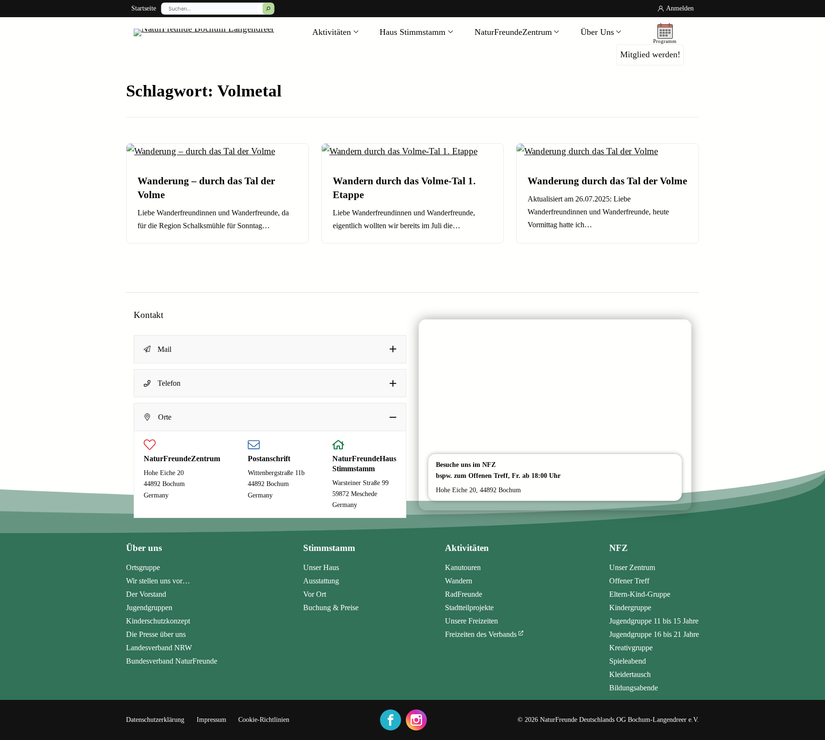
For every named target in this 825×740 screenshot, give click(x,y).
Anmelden (680, 8)
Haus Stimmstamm (412, 32)
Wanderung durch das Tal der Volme (607, 180)
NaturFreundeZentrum (513, 32)
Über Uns (597, 32)
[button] (270, 349)
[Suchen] (268, 8)
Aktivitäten (331, 32)
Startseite (143, 8)
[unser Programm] (665, 32)
